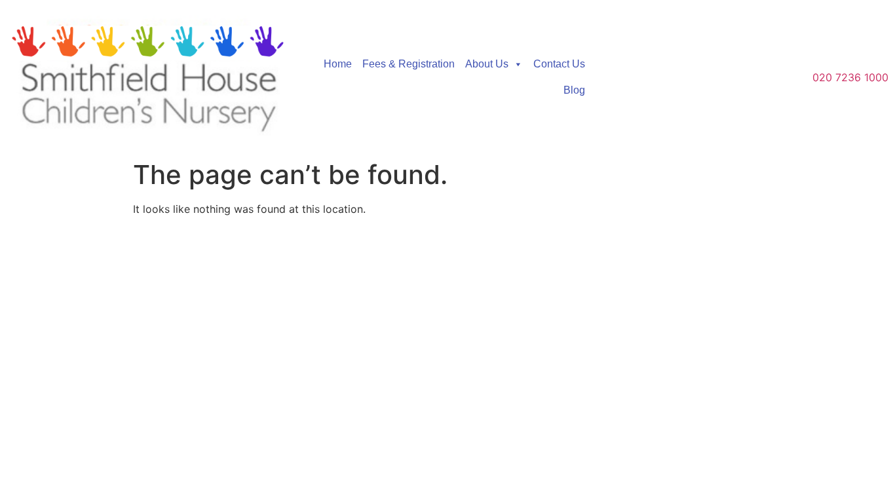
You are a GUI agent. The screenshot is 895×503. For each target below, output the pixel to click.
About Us (486, 63)
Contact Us (559, 63)
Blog (574, 90)
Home (338, 63)
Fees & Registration (408, 63)
